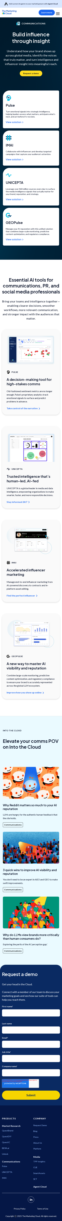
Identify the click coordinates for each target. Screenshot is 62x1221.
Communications (13, 825)
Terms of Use (42, 1209)
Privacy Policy (20, 1209)
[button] (58, 12)
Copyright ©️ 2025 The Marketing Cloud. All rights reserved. (31, 1216)
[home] (13, 12)
